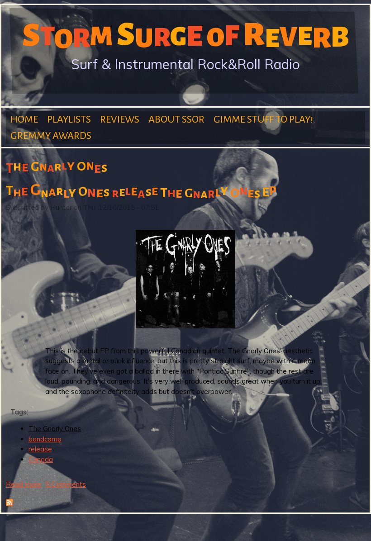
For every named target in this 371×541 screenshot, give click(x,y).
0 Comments (66, 484)
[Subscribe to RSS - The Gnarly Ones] (9, 503)
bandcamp (45, 439)
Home (24, 119)
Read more (23, 484)
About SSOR (176, 119)
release (40, 449)
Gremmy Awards (50, 135)
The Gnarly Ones (55, 428)
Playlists (69, 119)
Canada (41, 459)
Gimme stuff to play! (263, 119)
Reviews (119, 119)
